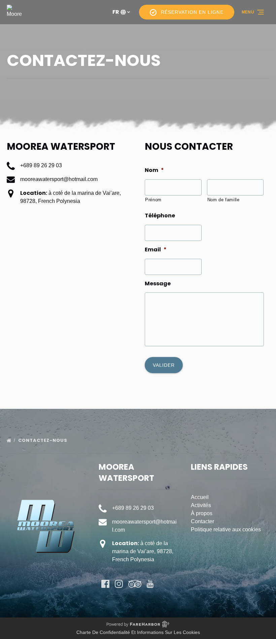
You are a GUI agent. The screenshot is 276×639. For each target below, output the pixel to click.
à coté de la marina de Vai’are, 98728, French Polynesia (142, 551)
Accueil (200, 497)
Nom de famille (223, 199)
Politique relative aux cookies (226, 529)
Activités (201, 505)
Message (158, 283)
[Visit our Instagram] (119, 584)
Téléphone (160, 215)
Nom (154, 170)
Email (156, 249)
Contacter (202, 521)
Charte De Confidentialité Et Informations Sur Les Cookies (138, 632)
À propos (201, 513)
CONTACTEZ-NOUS (43, 440)
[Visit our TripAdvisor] (134, 584)
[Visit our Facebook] (105, 584)
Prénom (153, 199)
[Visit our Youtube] (150, 584)
